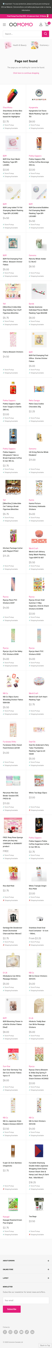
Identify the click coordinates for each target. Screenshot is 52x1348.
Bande (31, 304)
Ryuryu (6, 597)
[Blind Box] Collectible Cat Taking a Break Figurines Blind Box (12, 506)
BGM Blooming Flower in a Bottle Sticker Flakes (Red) (13, 1024)
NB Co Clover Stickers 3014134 (38, 977)
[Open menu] (4, 24)
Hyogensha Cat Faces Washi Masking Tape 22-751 (39, 113)
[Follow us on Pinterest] (16, 1332)
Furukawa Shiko (9, 741)
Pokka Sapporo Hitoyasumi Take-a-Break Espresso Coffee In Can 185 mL (12, 456)
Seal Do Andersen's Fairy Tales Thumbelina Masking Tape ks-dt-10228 (39, 749)
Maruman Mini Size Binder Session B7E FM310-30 (11, 795)
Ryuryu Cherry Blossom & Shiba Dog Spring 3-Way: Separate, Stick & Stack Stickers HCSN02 (38, 1074)
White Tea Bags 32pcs (38, 792)
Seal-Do (32, 741)
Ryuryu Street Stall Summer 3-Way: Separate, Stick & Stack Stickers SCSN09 (39, 604)
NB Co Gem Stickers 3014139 (37, 1122)
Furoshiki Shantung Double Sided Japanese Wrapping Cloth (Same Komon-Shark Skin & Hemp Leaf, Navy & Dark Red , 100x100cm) (39, 1170)
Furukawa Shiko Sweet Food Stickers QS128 (12, 746)
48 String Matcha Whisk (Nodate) (38, 453)
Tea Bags (32, 1216)
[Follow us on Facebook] (5, 1332)
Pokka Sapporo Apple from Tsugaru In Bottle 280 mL (12, 406)
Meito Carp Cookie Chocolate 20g (36, 405)
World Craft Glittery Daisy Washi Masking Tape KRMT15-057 (37, 554)
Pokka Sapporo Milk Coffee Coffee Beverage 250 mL (39, 162)
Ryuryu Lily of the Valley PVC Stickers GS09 (12, 652)
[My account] (40, 24)
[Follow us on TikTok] (27, 1332)
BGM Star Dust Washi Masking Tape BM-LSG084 (11, 162)
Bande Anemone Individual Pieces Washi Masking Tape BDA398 (38, 310)
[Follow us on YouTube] (21, 1332)
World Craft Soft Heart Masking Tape (38, 698)
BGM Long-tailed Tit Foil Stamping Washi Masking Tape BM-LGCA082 (13, 210)
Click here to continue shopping (26, 73)
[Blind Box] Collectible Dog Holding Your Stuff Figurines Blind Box (12, 310)
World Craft (33, 548)
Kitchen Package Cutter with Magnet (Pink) (13, 549)
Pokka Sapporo (35, 156)
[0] (47, 24)
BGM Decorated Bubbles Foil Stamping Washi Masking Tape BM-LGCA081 (39, 211)
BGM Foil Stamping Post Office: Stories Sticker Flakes (38, 358)
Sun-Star (6, 1066)
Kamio (31, 500)
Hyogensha (33, 107)
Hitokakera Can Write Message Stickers (12, 977)
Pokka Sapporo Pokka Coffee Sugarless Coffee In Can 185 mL (39, 844)
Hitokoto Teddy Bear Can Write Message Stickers (37, 1024)
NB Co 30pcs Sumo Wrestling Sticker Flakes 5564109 (13, 699)
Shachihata (7, 107)
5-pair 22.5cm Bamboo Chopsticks (12, 1164)
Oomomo (32, 255)
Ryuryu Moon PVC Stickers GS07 (10, 601)
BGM (4, 156)
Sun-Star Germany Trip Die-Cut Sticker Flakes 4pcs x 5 (12, 1072)
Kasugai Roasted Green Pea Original (12, 1221)
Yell (4, 304)
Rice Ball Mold (8, 886)
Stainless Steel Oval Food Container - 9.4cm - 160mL (38, 930)
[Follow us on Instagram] (10, 1332)
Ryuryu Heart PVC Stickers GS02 (36, 652)
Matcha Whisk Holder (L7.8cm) (37, 260)
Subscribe (11, 1309)
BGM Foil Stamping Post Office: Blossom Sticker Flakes (12, 262)
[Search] (45, 34)
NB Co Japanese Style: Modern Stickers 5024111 (13, 1122)
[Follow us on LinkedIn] (32, 1332)
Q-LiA (5, 972)
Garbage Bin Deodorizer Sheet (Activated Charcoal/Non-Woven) (12, 930)
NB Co (5, 693)
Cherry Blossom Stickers (13, 352)
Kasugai (6, 1217)
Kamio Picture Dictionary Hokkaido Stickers (37, 506)
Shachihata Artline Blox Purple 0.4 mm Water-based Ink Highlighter (12, 113)
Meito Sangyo (34, 400)
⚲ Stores (43, 16)
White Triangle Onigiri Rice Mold (37, 887)
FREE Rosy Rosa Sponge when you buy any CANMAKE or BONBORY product (13, 841)
